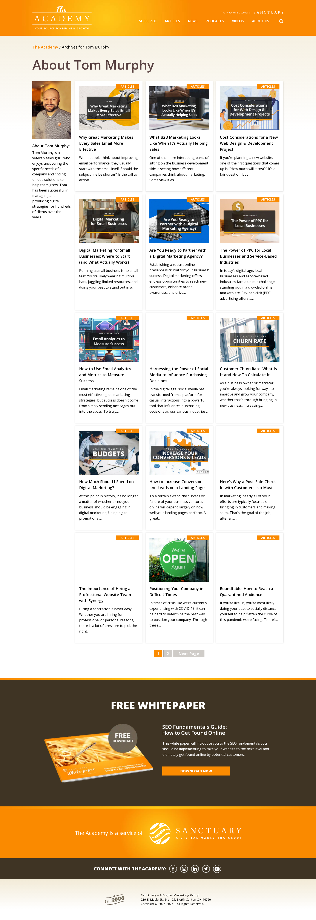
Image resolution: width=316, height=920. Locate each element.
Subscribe (147, 21)
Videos (238, 21)
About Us (260, 21)
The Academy (45, 47)
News (193, 21)
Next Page (188, 653)
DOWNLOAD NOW (196, 771)
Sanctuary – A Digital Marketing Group (170, 895)
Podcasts (215, 21)
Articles (172, 21)
